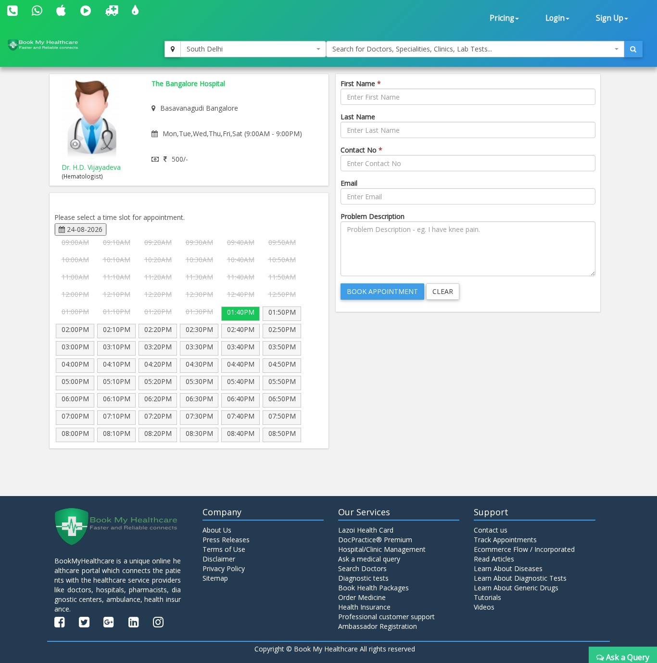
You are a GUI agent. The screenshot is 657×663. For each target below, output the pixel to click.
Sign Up (609, 18)
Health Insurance (364, 607)
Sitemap (215, 578)
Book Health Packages (373, 587)
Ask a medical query (369, 558)
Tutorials (487, 597)
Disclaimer (218, 558)
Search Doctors (362, 568)
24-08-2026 (83, 229)
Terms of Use (223, 549)
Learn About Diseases (508, 568)
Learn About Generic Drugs (516, 587)
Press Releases (226, 539)
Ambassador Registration (377, 626)
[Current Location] (172, 49)
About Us (216, 530)
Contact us (490, 530)
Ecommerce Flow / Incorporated (524, 549)
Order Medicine (362, 597)
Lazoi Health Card (365, 530)
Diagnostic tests (363, 578)
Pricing (502, 18)
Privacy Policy (223, 568)
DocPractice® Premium (375, 539)
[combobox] (253, 49)
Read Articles (494, 558)
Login (555, 18)
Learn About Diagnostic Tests (520, 578)
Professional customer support (386, 616)
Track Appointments (505, 539)
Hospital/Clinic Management (382, 549)
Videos (484, 607)
